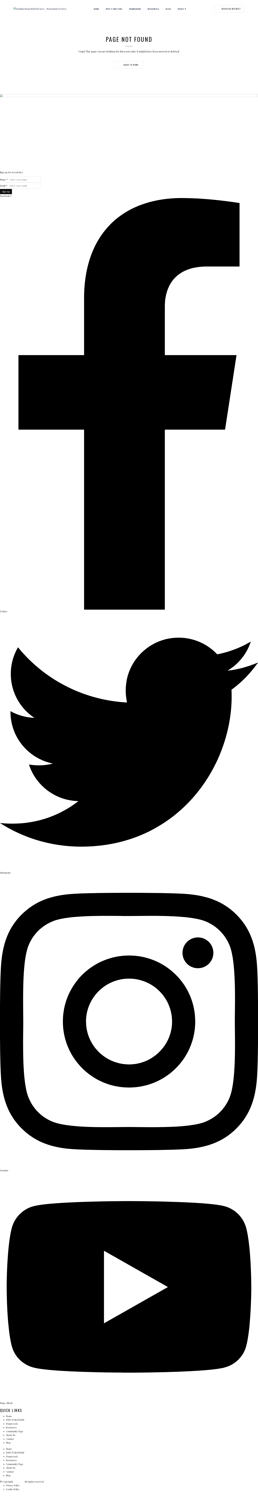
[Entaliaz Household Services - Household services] (39, 9)
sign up (6, 191)
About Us (10, 1435)
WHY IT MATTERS (114, 8)
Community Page (14, 1431)
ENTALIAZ (19, 1481)
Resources (153, 8)
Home (96, 8)
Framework (135, 8)
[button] (129, 64)
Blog (168, 8)
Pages (181, 8)
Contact (10, 1438)
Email (3, 185)
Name (3, 179)
